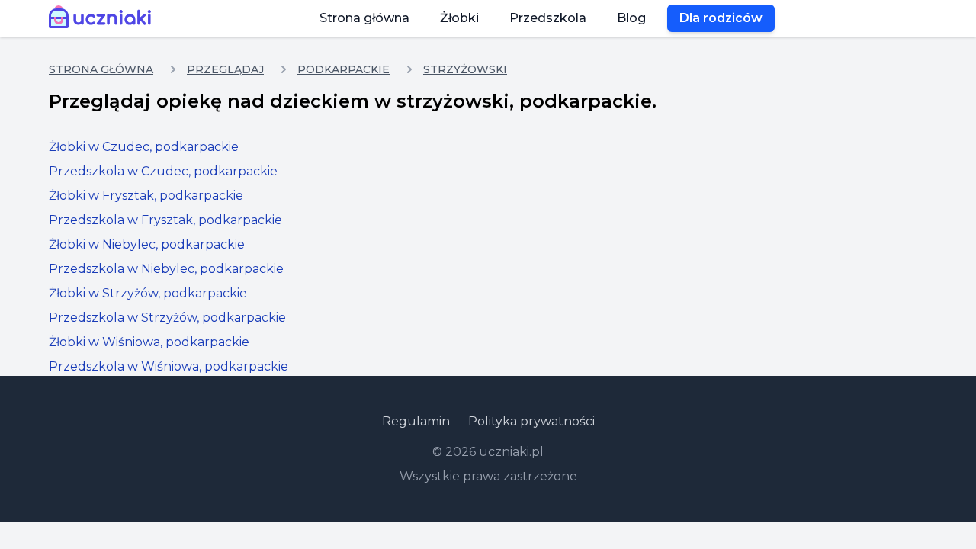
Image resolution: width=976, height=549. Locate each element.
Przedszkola (547, 18)
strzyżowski (465, 69)
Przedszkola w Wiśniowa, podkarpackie (168, 366)
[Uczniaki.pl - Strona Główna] (103, 18)
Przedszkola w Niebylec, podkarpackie (166, 269)
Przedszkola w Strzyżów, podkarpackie (167, 317)
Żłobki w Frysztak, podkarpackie (146, 195)
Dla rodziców (720, 18)
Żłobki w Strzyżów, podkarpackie (148, 293)
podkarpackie (343, 69)
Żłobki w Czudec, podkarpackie (144, 147)
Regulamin (416, 421)
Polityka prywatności (531, 421)
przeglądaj (225, 69)
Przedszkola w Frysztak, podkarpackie (165, 220)
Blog (631, 18)
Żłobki (459, 18)
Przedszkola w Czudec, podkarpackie (163, 171)
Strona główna (364, 18)
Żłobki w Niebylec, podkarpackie (147, 244)
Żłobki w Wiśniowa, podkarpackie (149, 342)
